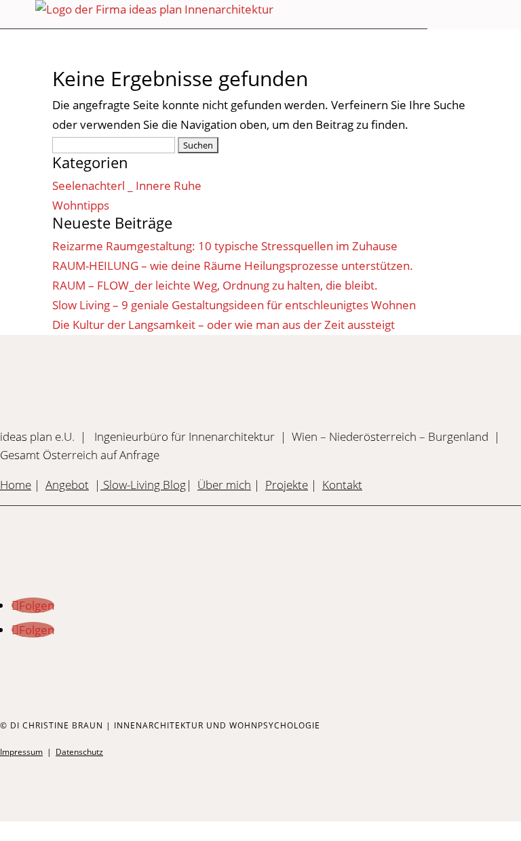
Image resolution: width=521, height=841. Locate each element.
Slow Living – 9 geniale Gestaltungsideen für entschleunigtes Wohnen (234, 305)
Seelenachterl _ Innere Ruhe (126, 185)
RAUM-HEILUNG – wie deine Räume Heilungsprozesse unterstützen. (232, 265)
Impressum (21, 752)
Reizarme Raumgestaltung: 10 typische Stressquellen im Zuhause (225, 246)
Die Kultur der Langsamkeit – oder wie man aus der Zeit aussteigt (223, 324)
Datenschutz (79, 752)
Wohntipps (80, 205)
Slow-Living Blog (143, 484)
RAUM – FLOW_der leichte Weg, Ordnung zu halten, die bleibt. (215, 285)
